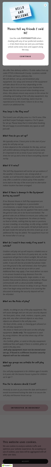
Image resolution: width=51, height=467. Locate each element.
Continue (25, 56)
